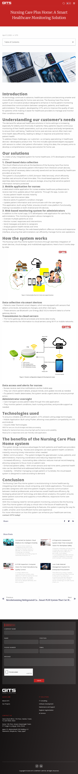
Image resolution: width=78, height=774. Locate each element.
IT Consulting (43, 701)
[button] (73, 42)
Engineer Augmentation (46, 710)
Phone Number (10, 647)
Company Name (10, 629)
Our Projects (6, 704)
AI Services (42, 713)
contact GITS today (11, 515)
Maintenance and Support (47, 707)
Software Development (46, 704)
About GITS (5, 701)
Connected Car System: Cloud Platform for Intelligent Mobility (26, 541)
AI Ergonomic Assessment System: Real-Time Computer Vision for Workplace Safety (62, 542)
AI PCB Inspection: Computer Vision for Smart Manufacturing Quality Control (26, 567)
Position (43, 638)
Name (6, 638)
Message (7, 656)
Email (42, 647)
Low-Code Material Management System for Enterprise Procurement (61, 567)
